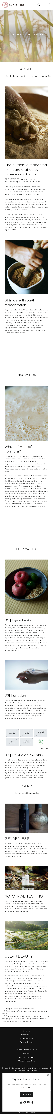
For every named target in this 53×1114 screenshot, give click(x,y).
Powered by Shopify (26, 1112)
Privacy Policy (26, 1042)
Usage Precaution (26, 1061)
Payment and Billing (26, 1057)
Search (26, 1031)
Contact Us (26, 1035)
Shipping (27, 1053)
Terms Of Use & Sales (26, 1050)
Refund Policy (26, 1038)
